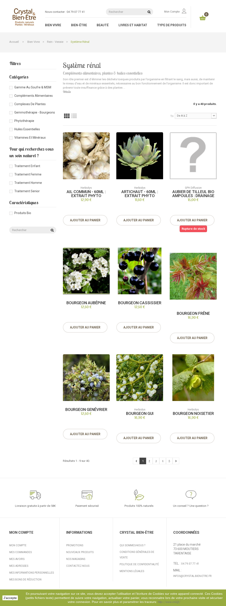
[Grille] (67, 116)
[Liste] (74, 116)
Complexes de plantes (30, 104)
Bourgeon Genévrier (86, 409)
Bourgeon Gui (140, 413)
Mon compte (172, 11)
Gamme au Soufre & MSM (32, 87)
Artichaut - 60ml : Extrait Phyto (139, 193)
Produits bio (22, 213)
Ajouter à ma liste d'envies (90, 211)
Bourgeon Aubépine (86, 302)
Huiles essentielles (27, 129)
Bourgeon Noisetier (193, 413)
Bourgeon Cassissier (139, 302)
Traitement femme (27, 174)
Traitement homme (28, 183)
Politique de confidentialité (139, 564)
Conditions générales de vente (137, 554)
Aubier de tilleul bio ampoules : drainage (193, 193)
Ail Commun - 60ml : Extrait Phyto (86, 193)
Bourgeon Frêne (193, 313)
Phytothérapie (24, 121)
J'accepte (10, 598)
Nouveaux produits (80, 552)
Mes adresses (18, 565)
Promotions (74, 545)
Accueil (14, 41)
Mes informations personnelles (31, 572)
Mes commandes (20, 552)
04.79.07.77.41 (190, 563)
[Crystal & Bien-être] (23, 17)
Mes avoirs (16, 559)
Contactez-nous (77, 565)
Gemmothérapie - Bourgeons (34, 112)
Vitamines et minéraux (30, 137)
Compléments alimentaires (33, 95)
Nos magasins (75, 559)
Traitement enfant (27, 166)
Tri (171, 116)
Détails (67, 91)
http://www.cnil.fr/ (169, 602)
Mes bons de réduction (25, 579)
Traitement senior (27, 191)
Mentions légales (132, 571)
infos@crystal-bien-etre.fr (192, 576)
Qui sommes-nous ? (132, 545)
